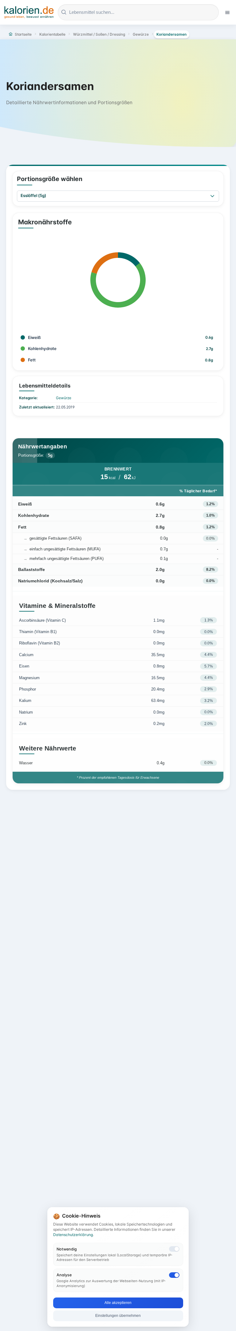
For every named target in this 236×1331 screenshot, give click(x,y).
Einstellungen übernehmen (118, 1315)
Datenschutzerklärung (73, 1234)
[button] (212, 196)
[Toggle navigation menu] (227, 12)
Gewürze (63, 398)
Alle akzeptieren (118, 1303)
